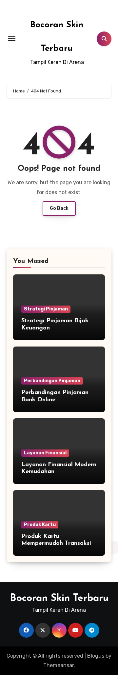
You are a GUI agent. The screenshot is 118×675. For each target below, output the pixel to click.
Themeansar (58, 665)
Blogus (95, 656)
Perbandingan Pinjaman (52, 381)
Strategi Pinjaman (46, 309)
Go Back (59, 208)
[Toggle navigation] (12, 39)
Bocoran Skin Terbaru (59, 598)
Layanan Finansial (45, 453)
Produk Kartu (40, 524)
